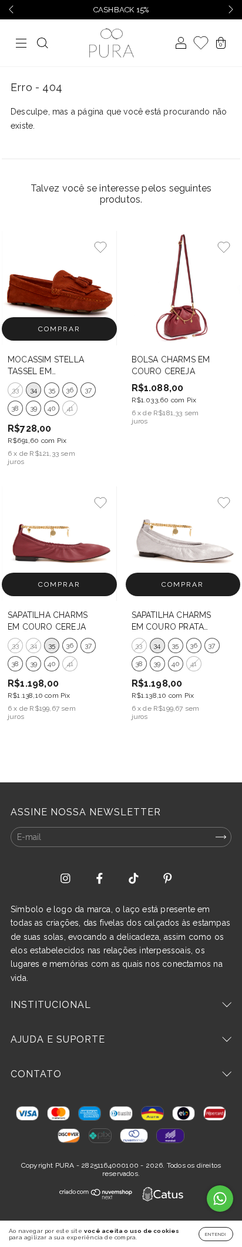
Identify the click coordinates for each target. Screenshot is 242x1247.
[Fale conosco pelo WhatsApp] (220, 1198)
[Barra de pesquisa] (42, 44)
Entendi (216, 1234)
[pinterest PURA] (167, 878)
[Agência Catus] (162, 1195)
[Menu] (21, 44)
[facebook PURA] (100, 878)
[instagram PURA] (66, 878)
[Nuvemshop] (96, 1196)
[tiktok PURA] (134, 878)
